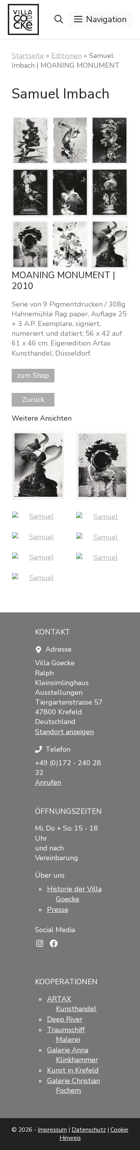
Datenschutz (89, 1130)
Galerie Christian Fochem (73, 1085)
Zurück (33, 399)
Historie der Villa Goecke (74, 893)
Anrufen (48, 782)
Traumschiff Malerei (66, 1034)
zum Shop (33, 375)
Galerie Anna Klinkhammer (72, 1054)
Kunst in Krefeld (73, 1070)
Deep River (64, 1019)
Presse (57, 909)
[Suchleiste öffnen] (58, 19)
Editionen (66, 55)
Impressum (52, 1130)
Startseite (28, 55)
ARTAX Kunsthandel (71, 1003)
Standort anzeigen (64, 731)
